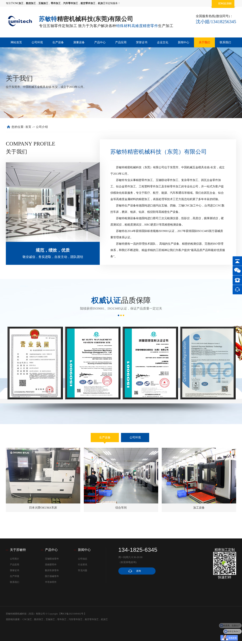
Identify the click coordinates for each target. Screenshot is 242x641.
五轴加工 (50, 619)
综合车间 (121, 507)
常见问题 (82, 570)
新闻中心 (183, 42)
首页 (28, 126)
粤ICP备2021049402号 (72, 613)
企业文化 (162, 42)
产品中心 (100, 42)
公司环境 (37, 42)
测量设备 (79, 42)
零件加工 (61, 619)
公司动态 (82, 558)
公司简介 (14, 558)
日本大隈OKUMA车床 (43, 507)
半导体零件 (51, 582)
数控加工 (38, 619)
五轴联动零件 (52, 558)
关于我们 (204, 42)
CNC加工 (27, 619)
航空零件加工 (92, 619)
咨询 (138, 571)
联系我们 (225, 42)
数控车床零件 (52, 570)
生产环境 (14, 576)
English (224, 3)
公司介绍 (42, 126)
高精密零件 (51, 564)
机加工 (104, 619)
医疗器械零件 (52, 576)
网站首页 (16, 42)
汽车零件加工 (76, 619)
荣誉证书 (141, 42)
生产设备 (58, 42)
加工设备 (199, 507)
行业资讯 (82, 564)
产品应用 (120, 42)
